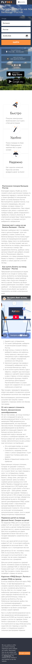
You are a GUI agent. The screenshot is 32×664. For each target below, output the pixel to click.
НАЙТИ (16, 42)
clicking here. (8, 656)
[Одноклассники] (15, 65)
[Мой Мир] (17, 65)
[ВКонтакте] (12, 65)
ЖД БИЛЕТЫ (22, 2)
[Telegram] (20, 65)
